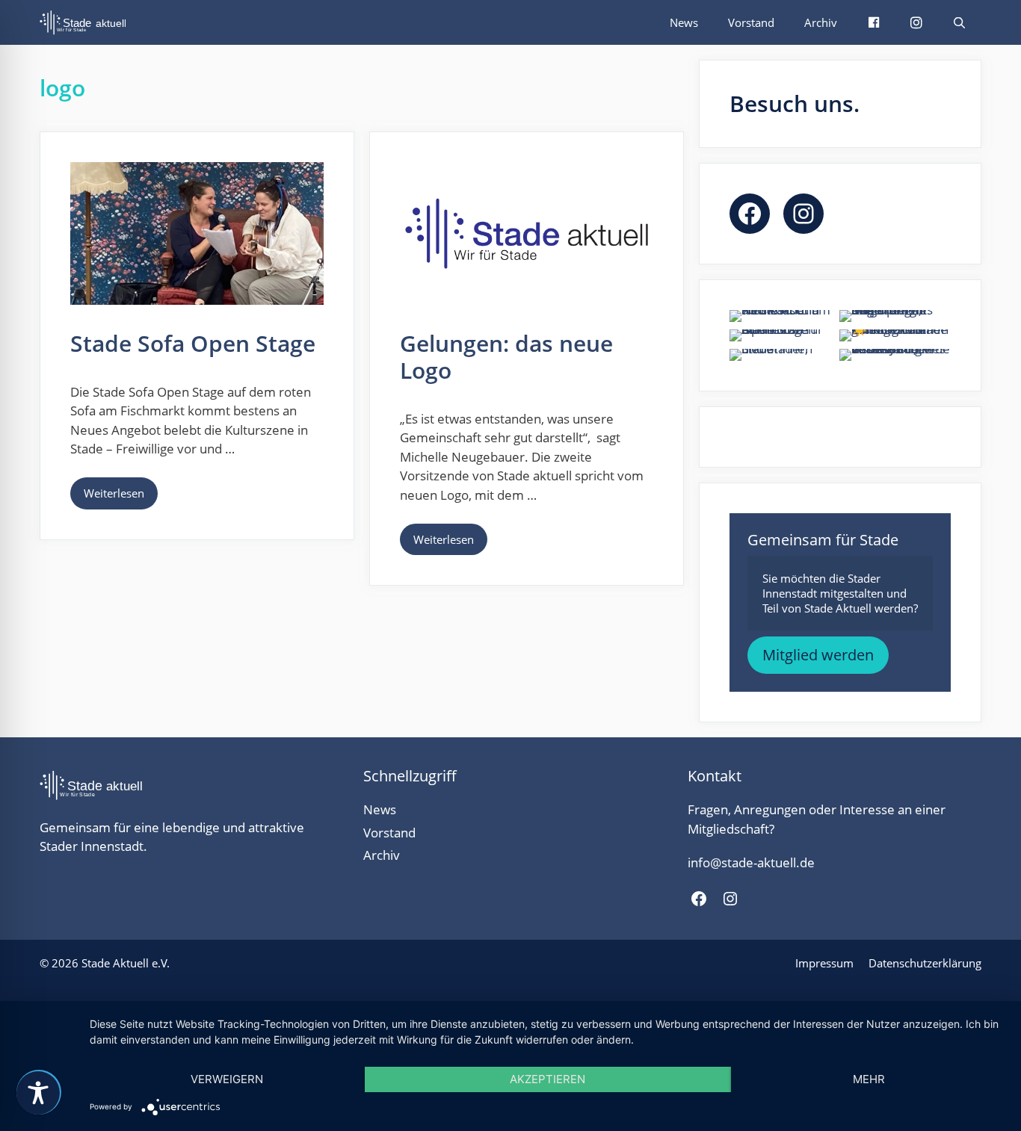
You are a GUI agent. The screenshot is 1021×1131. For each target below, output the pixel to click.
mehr (869, 1079)
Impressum (824, 962)
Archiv (820, 22)
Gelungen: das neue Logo (506, 356)
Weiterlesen (114, 493)
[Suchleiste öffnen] (959, 22)
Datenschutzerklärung (925, 962)
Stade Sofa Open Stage (192, 343)
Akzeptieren (547, 1079)
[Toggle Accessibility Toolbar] (38, 1093)
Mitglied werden (818, 655)
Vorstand (751, 22)
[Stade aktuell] (86, 22)
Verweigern (227, 1079)
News (684, 22)
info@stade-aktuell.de (751, 862)
